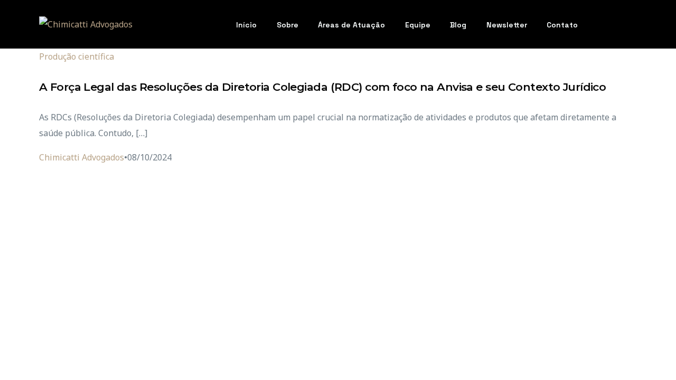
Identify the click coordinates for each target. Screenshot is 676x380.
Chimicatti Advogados (81, 157)
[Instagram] (610, 23)
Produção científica (76, 56)
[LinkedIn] (628, 23)
